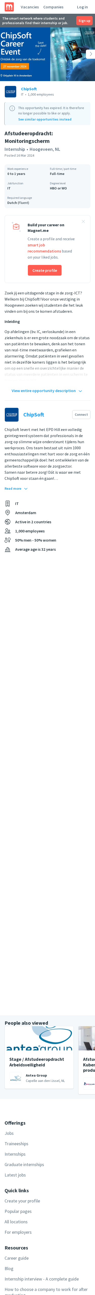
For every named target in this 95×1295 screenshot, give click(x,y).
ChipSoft (29, 88)
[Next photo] (85, 54)
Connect (81, 414)
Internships (15, 1154)
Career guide (17, 1258)
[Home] (9, 7)
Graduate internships (24, 1164)
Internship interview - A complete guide (42, 1279)
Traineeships (16, 1144)
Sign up (84, 20)
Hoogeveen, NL (45, 149)
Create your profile (22, 1201)
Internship (15, 149)
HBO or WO (58, 188)
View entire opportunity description (44, 390)
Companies (53, 6)
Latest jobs (15, 1175)
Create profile (44, 270)
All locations (16, 1222)
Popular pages (18, 1211)
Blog (9, 1268)
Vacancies (30, 6)
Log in (82, 6)
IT (9, 188)
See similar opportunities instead (44, 119)
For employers (18, 1232)
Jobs (9, 1133)
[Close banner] (83, 222)
